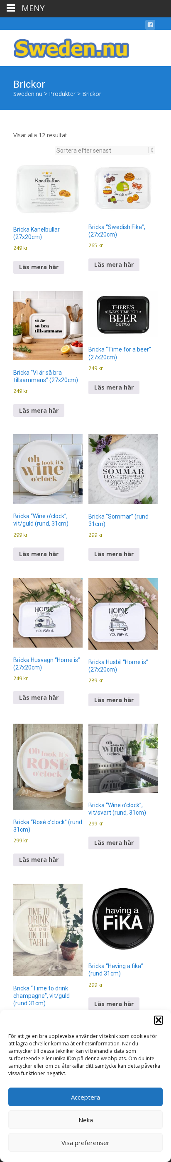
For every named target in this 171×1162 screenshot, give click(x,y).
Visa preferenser (85, 1142)
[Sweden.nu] (64, 46)
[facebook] (150, 26)
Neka (85, 1120)
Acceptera (85, 1097)
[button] (158, 1020)
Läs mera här (39, 267)
